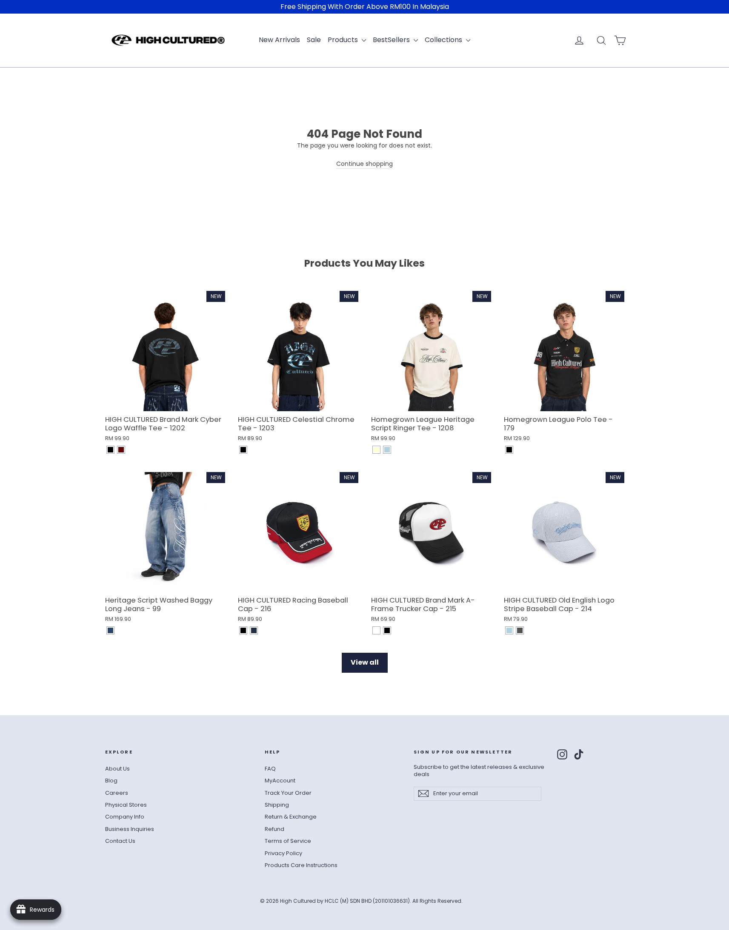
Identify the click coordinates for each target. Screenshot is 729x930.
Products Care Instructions (301, 865)
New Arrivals (279, 40)
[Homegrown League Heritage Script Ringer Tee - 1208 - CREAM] (376, 449)
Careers (116, 793)
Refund (274, 829)
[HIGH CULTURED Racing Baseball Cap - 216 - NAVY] (253, 630)
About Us (117, 769)
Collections (444, 40)
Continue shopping (364, 163)
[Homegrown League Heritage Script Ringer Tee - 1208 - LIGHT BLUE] (387, 449)
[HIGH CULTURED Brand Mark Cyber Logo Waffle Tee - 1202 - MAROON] (121, 449)
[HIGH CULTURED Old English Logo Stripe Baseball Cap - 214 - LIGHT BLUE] (509, 630)
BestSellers (392, 40)
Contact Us (120, 841)
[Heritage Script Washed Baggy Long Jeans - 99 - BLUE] (110, 630)
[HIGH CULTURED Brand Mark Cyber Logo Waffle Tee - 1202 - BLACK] (110, 449)
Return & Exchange (291, 817)
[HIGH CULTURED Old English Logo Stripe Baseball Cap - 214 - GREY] (519, 630)
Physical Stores (126, 805)
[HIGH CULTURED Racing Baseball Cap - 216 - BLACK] (243, 630)
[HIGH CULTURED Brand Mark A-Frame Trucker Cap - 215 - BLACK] (387, 630)
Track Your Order (288, 793)
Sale (314, 40)
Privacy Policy (283, 853)
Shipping (277, 805)
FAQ (270, 769)
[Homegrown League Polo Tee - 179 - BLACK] (509, 449)
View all (365, 662)
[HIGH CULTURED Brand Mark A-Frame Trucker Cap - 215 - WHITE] (376, 630)
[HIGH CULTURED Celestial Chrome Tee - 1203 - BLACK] (243, 449)
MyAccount (280, 780)
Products (344, 40)
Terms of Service (288, 841)
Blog (111, 780)
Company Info (124, 817)
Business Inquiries (129, 829)
